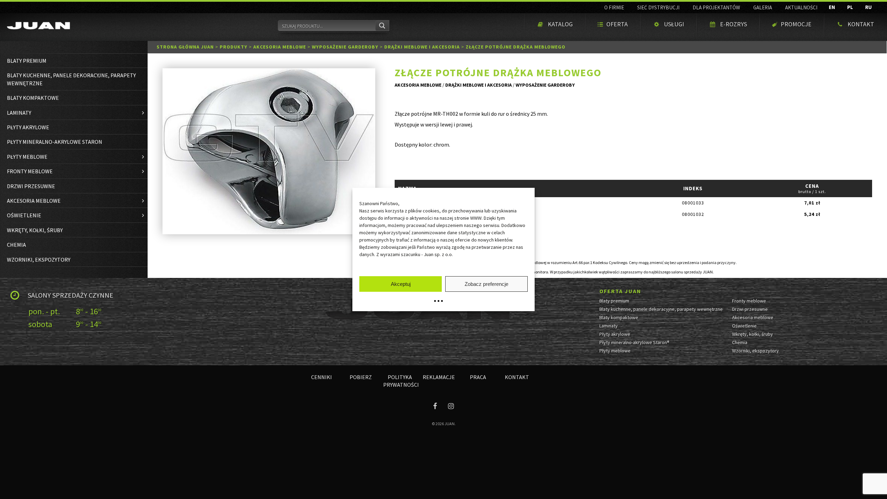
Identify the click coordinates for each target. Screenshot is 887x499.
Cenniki (321, 377)
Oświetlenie (744, 326)
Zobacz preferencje (486, 284)
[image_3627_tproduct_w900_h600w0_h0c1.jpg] (269, 151)
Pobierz (361, 377)
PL (850, 7)
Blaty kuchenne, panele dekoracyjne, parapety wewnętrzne (661, 309)
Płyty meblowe (615, 350)
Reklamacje (439, 377)
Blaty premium (614, 301)
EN (832, 7)
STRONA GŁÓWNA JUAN (185, 47)
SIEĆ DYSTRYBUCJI (658, 7)
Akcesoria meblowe (279, 47)
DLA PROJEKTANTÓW (716, 7)
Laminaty (608, 326)
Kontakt (517, 377)
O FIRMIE (614, 7)
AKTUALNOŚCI (801, 7)
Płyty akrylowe (614, 334)
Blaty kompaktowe (618, 317)
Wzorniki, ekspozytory (755, 350)
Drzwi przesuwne (750, 309)
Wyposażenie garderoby (345, 47)
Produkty (233, 47)
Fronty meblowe (749, 301)
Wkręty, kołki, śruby (752, 334)
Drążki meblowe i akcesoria (422, 47)
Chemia (739, 342)
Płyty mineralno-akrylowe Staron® (634, 342)
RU (868, 7)
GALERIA (762, 7)
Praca (478, 377)
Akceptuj (401, 284)
